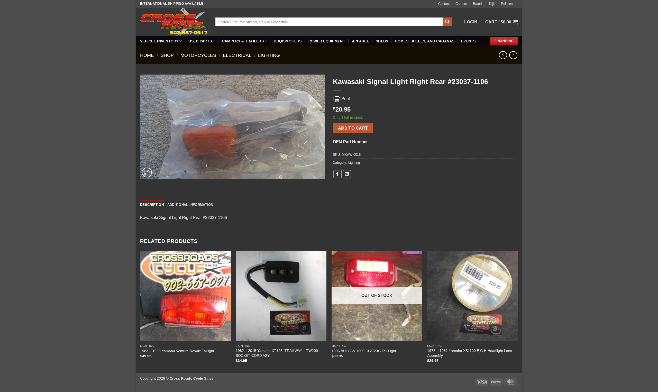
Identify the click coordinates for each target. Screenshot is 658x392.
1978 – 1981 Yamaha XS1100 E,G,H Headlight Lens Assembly (469, 353)
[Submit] (447, 21)
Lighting (269, 55)
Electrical (237, 55)
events (468, 41)
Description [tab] (152, 205)
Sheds (382, 41)
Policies (507, 4)
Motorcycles (198, 55)
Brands (478, 4)
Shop (167, 55)
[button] (471, 22)
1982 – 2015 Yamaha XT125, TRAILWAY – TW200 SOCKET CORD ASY (277, 353)
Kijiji (492, 4)
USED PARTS (200, 41)
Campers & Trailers (243, 41)
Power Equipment (326, 41)
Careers (461, 4)
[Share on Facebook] (337, 174)
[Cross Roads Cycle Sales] (174, 22)
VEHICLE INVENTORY (159, 41)
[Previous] (140, 311)
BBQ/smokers (287, 41)
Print (345, 98)
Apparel (360, 41)
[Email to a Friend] (347, 174)
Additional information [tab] (190, 205)
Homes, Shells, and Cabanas (424, 41)
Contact (444, 4)
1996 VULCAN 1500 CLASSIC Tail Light (364, 351)
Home (147, 55)
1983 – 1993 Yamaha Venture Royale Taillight (177, 351)
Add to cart (353, 128)
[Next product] (503, 55)
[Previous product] (513, 55)
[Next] (518, 311)
